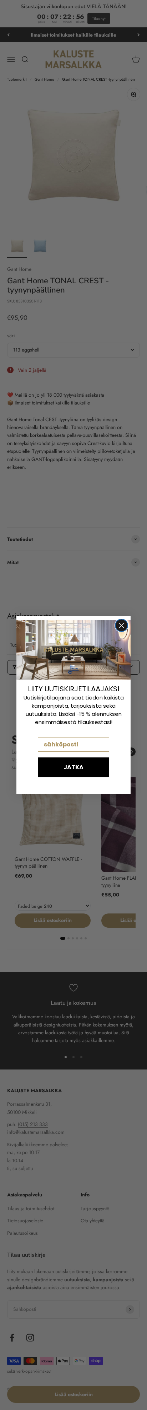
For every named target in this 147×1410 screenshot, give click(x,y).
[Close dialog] (121, 625)
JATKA (73, 767)
